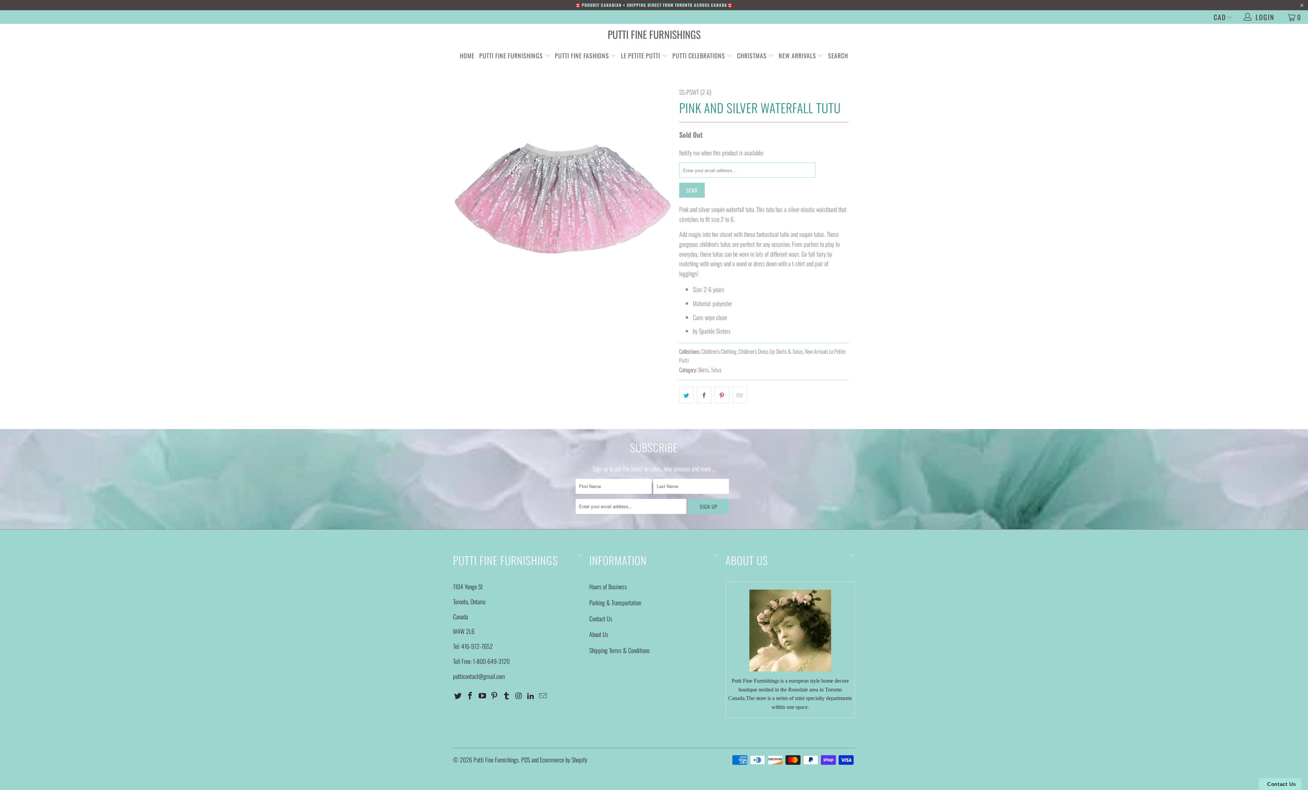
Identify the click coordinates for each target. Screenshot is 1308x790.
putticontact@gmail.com (479, 676)
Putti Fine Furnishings (654, 34)
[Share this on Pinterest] (722, 395)
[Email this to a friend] (739, 395)
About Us (598, 634)
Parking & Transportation (615, 602)
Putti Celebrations (698, 55)
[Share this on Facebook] (704, 395)
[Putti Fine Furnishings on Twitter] (458, 696)
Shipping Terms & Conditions (619, 650)
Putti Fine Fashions (582, 55)
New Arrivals (797, 55)
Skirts (703, 370)
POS (525, 759)
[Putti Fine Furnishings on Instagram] (519, 696)
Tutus (716, 370)
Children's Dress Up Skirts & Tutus (770, 351)
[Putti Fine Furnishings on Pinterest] (494, 696)
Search (838, 55)
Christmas (752, 55)
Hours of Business (608, 586)
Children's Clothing (718, 351)
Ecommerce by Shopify (563, 759)
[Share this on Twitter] (686, 395)
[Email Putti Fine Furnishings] (543, 696)
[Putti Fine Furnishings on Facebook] (470, 696)
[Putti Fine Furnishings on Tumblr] (507, 696)
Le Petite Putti (641, 55)
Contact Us (600, 618)
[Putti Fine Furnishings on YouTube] (482, 696)
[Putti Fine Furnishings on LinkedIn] (531, 696)
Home (467, 55)
